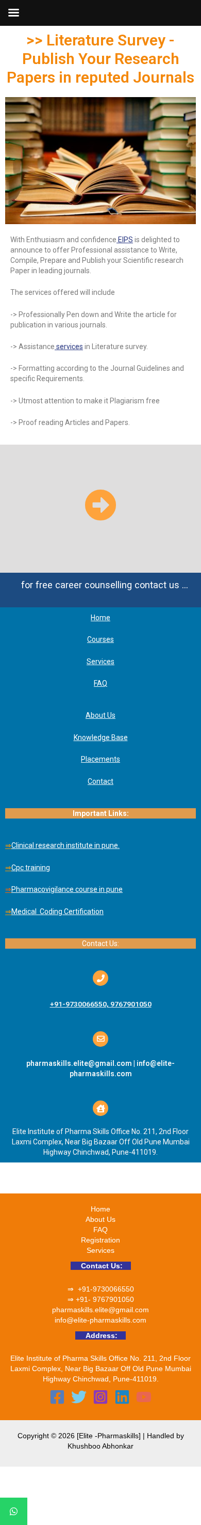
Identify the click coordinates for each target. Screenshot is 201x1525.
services (69, 346)
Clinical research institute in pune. (65, 845)
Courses (100, 639)
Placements (100, 759)
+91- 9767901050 (105, 1299)
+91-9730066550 (106, 1289)
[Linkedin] (122, 1397)
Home (100, 618)
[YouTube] (144, 1397)
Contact (100, 781)
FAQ (100, 683)
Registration (100, 1240)
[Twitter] (79, 1397)
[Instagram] (100, 1397)
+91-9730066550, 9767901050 (101, 1004)
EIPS (124, 239)
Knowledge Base (101, 737)
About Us (100, 1219)
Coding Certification (72, 911)
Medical (24, 911)
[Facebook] (57, 1397)
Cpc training (30, 867)
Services (100, 661)
